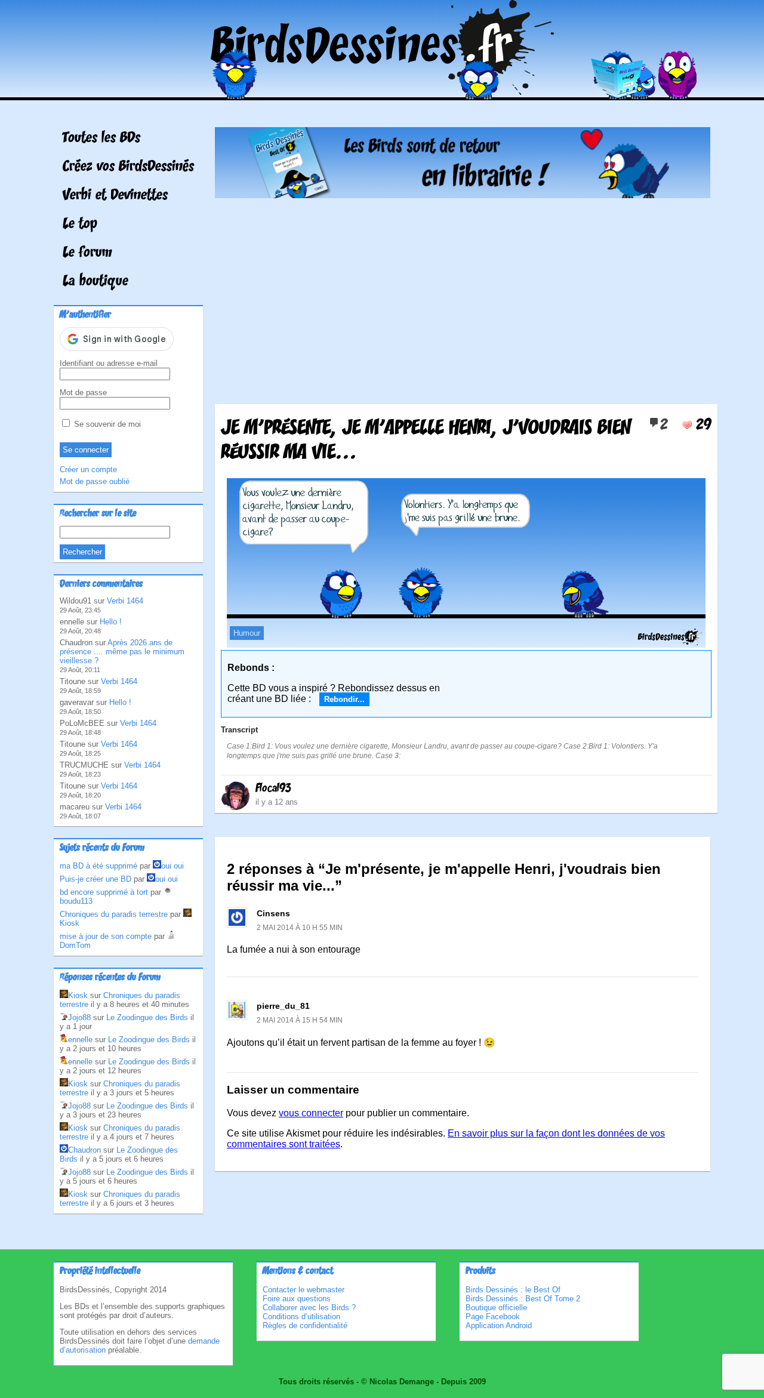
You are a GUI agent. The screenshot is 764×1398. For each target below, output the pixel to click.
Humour (246, 633)
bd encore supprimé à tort (104, 892)
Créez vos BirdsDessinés (128, 167)
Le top (80, 224)
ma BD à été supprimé (98, 865)
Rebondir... (344, 699)
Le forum (87, 253)
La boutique (95, 282)
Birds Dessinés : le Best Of (513, 1289)
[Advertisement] (462, 296)
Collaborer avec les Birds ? (309, 1307)
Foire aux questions (297, 1298)
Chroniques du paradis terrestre (114, 914)
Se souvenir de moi (106, 424)
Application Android (499, 1325)
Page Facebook (493, 1316)
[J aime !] (687, 425)
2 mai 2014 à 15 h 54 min (300, 1020)
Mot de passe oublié (95, 481)
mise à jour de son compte (106, 936)
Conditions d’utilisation (301, 1316)
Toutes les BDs (101, 138)
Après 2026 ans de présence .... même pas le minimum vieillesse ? (122, 651)
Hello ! (111, 621)
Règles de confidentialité (305, 1325)
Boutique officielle (496, 1307)
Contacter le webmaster (303, 1289)
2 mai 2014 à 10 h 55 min (300, 927)
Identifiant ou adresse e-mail (109, 363)
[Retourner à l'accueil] (382, 92)
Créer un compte (88, 469)
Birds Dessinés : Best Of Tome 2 (523, 1298)
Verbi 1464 (125, 600)
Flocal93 (273, 788)
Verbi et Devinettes (115, 196)
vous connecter (311, 1113)
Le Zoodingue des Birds (147, 1017)
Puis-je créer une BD (95, 878)
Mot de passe (83, 392)
